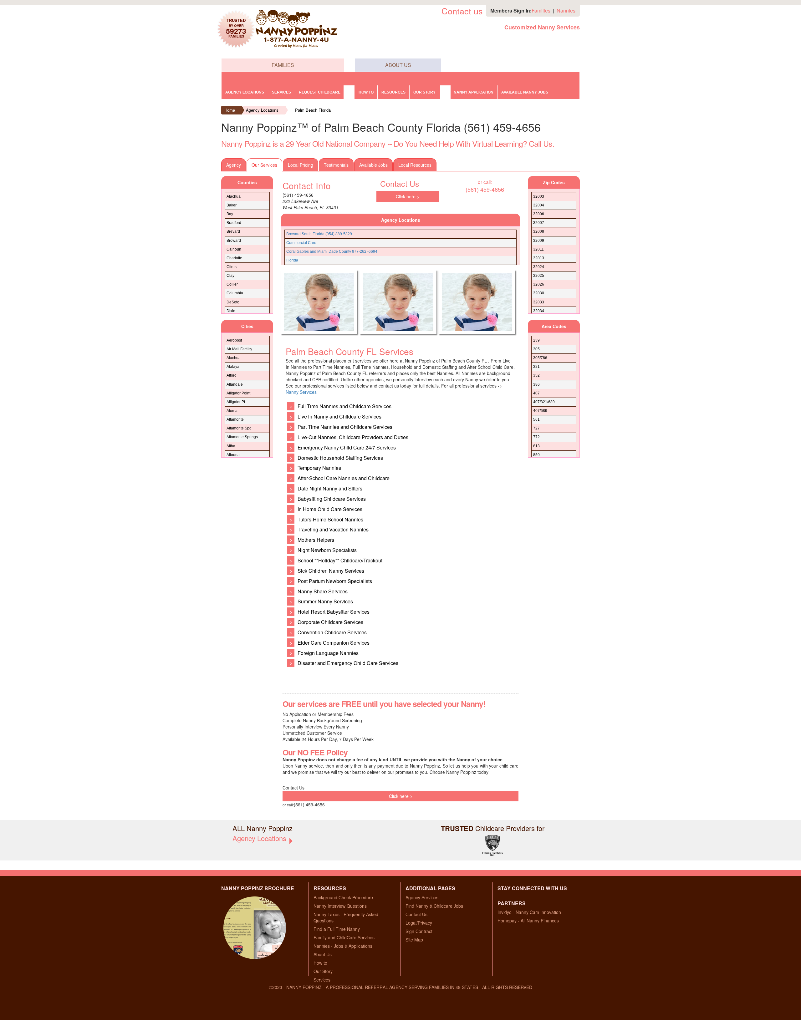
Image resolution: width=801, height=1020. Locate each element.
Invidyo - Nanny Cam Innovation (529, 912)
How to (366, 92)
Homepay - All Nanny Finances (528, 920)
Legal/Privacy (419, 923)
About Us (323, 954)
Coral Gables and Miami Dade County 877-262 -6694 (331, 251)
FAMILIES (283, 65)
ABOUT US (398, 65)
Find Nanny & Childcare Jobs (434, 906)
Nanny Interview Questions (340, 906)
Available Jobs (373, 165)
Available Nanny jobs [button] (524, 92)
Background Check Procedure (343, 897)
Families (541, 10)
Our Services (264, 165)
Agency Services (422, 897)
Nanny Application (473, 92)
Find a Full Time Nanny (337, 929)
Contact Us (416, 914)
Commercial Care (301, 243)
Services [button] (281, 92)
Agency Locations (244, 92)
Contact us (462, 11)
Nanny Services (301, 392)
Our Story (323, 971)
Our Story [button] (424, 92)
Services (322, 980)
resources (393, 92)
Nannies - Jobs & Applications (343, 946)
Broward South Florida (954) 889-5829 (319, 234)
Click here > (407, 196)
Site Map (414, 939)
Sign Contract (419, 931)
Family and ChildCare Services (344, 937)
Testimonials (336, 165)
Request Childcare (319, 92)
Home (229, 110)
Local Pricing (300, 165)
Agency (233, 165)
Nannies (566, 10)
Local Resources (414, 165)
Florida (292, 260)
